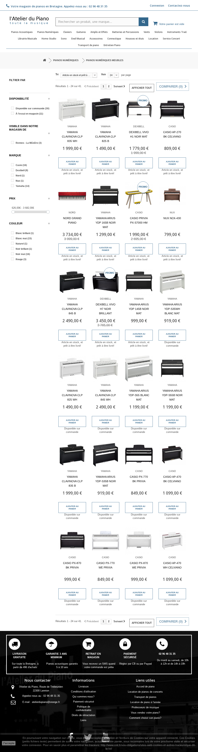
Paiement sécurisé (83, 701)
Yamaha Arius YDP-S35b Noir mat (105, 481)
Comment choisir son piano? (145, 717)
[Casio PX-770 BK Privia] (139, 454)
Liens (83, 720)
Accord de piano (145, 686)
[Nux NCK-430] (172, 196)
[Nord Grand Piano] (72, 196)
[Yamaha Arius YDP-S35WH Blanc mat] (172, 282)
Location (153, 38)
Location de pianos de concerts (145, 691)
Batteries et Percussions (125, 32)
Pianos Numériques (48, 32)
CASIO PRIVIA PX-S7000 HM (139, 220)
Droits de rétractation (83, 715)
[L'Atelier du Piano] (29, 19)
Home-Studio (49, 38)
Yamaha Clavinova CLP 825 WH (72, 395)
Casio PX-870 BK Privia (72, 565)
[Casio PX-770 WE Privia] (105, 541)
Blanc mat (24, 238)
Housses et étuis (135, 38)
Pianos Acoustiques (22, 32)
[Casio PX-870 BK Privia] (72, 541)
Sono (64, 38)
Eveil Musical (78, 38)
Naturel (21, 243)
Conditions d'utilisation (83, 691)
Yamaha (22, 186)
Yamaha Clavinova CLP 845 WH (105, 395)
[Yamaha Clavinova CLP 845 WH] (105, 368)
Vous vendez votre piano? (145, 712)
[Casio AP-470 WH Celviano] (172, 541)
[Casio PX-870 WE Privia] (139, 541)
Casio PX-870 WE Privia (139, 565)
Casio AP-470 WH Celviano (172, 565)
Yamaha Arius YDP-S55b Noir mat (172, 395)
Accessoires (96, 38)
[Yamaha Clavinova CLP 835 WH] (72, 110)
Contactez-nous (179, 5)
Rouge (21, 259)
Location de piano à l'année (145, 702)
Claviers (67, 32)
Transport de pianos (145, 697)
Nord (20, 175)
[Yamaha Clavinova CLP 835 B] (72, 454)
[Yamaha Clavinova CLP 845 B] (72, 282)
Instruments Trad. (177, 32)
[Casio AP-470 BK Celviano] (172, 454)
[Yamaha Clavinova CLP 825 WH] (72, 368)
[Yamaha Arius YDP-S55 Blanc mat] (139, 368)
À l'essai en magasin (29, 113)
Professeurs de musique (145, 707)
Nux (20, 180)
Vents (147, 32)
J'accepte (9, 743)
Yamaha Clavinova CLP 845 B (72, 309)
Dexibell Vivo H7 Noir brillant (105, 309)
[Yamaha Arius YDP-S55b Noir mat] (172, 368)
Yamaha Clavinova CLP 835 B (72, 481)
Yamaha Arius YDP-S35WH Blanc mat (172, 309)
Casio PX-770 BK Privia (139, 479)
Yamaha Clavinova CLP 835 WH (72, 137)
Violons (158, 32)
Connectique (114, 38)
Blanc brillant (25, 233)
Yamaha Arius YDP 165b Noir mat (106, 223)
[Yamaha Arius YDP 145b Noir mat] (139, 282)
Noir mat (23, 254)
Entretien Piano (112, 45)
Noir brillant (24, 249)
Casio (21, 165)
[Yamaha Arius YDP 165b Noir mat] (105, 196)
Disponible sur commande (32, 108)
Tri (57, 74)
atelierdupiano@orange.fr (46, 702)
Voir (103, 74)
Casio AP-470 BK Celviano (172, 479)
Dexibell (22, 170)
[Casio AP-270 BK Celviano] (172, 110)
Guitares (81, 32)
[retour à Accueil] (44, 60)
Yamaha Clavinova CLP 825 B (105, 137)
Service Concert (171, 38)
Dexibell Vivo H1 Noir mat (139, 134)
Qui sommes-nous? (83, 696)
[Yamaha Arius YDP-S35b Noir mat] (105, 454)
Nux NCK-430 (172, 218)
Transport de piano (88, 45)
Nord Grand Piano (72, 220)
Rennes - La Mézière (29, 143)
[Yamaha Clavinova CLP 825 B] (105, 110)
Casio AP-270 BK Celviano (172, 134)
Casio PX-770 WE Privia (105, 565)
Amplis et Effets (99, 32)
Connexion (157, 5)
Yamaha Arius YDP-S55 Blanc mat (138, 395)
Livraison (84, 686)
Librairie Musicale (27, 38)
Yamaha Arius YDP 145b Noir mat (139, 309)
